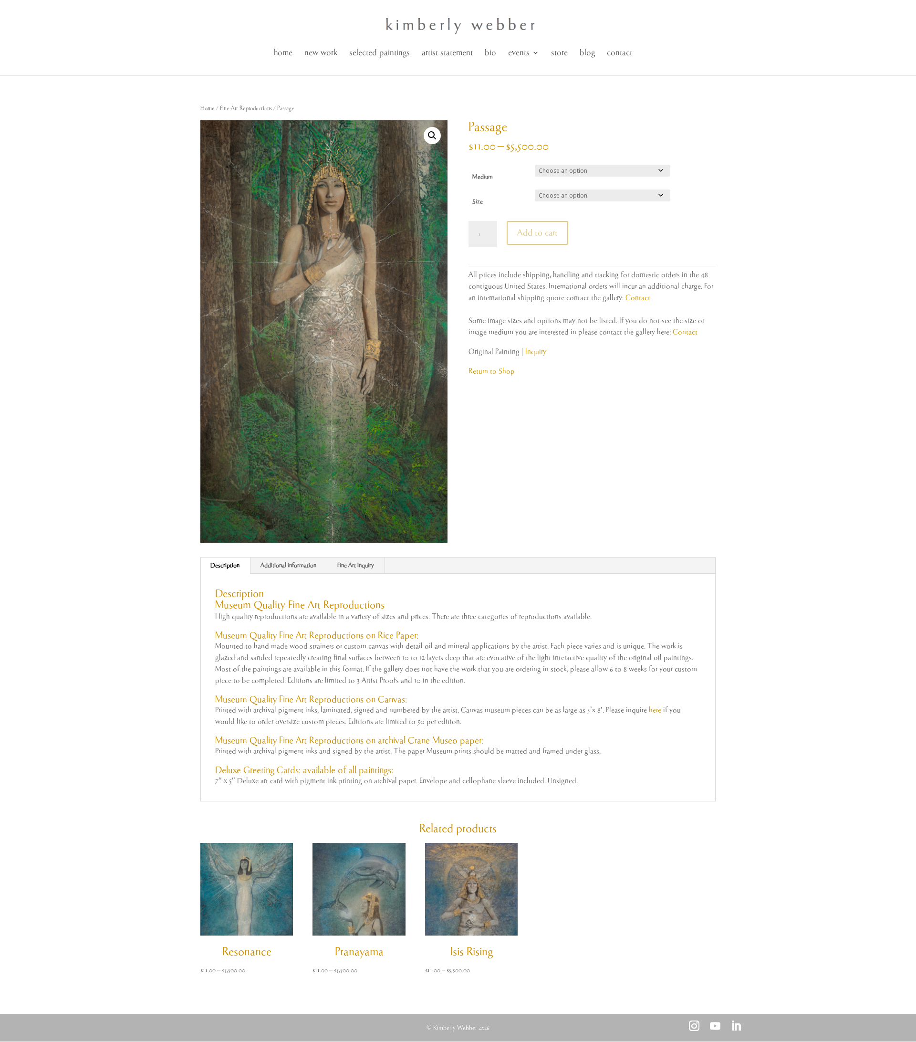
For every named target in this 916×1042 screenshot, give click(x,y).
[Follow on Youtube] (715, 1025)
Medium (482, 176)
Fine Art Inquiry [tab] (355, 565)
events (519, 52)
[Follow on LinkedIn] (736, 1025)
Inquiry (535, 351)
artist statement (447, 52)
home (283, 52)
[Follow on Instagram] (694, 1025)
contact (619, 52)
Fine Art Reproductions (246, 108)
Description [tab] (224, 565)
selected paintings (379, 52)
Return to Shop (491, 371)
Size (477, 201)
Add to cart (537, 233)
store (559, 52)
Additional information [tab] (288, 565)
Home (207, 108)
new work (320, 52)
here (655, 710)
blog (587, 52)
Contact (637, 298)
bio (490, 52)
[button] (432, 135)
